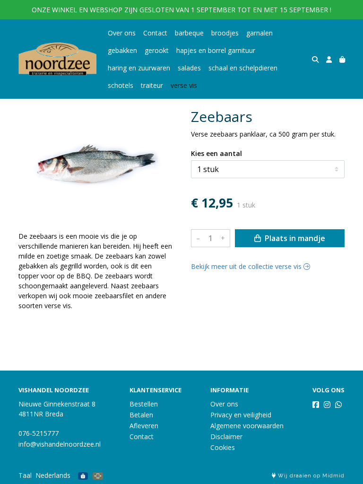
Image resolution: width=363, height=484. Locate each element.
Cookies (222, 447)
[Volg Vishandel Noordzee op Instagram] (327, 404)
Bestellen (144, 403)
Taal (25, 475)
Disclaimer (226, 436)
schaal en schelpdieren (242, 67)
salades (189, 67)
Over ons (122, 32)
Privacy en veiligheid (240, 414)
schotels (120, 85)
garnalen (259, 32)
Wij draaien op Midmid (310, 476)
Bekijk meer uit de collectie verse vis (247, 266)
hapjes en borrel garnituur (215, 50)
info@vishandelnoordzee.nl (59, 444)
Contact (155, 32)
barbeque (189, 32)
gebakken (122, 50)
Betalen (141, 414)
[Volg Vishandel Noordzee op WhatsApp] (338, 404)
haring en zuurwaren (139, 67)
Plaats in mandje (294, 238)
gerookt (157, 50)
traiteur (152, 85)
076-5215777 (38, 433)
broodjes (225, 32)
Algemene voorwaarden (247, 425)
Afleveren (144, 425)
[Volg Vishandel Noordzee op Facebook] (315, 404)
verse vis (184, 85)
